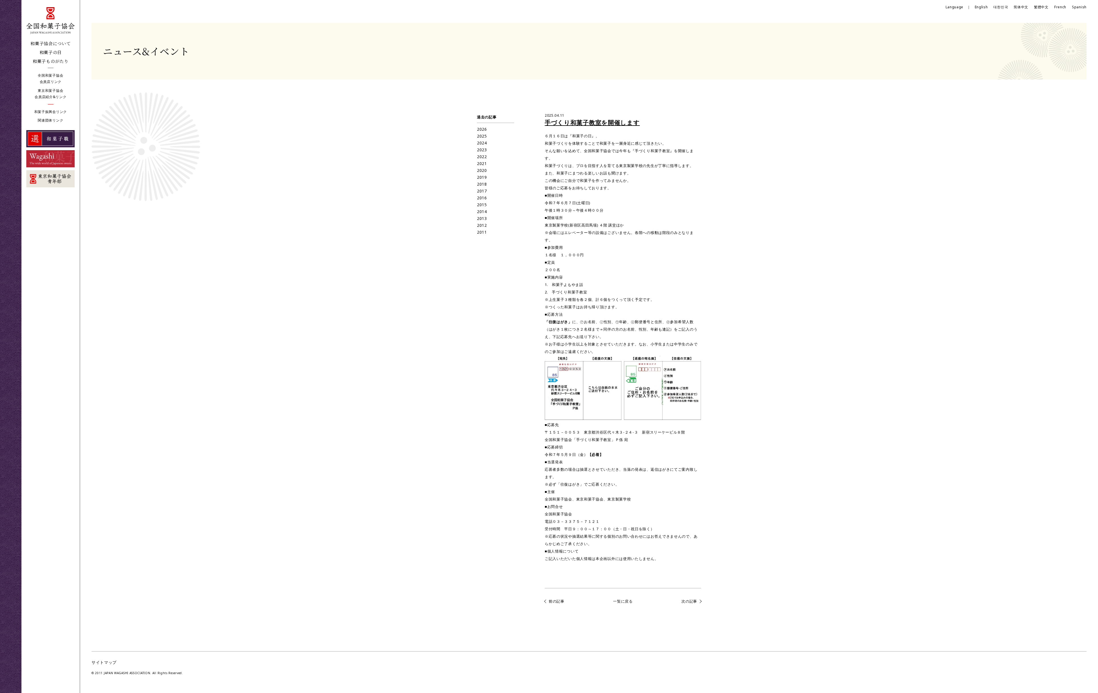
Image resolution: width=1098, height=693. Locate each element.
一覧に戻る (623, 601)
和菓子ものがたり (51, 61)
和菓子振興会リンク (50, 111)
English (981, 7)
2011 (482, 232)
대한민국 (1000, 7)
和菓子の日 (50, 52)
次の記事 (689, 601)
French (1060, 7)
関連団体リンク (50, 120)
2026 (482, 129)
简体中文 (1021, 7)
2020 (482, 170)
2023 (482, 149)
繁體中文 (1041, 7)
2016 (482, 197)
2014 (482, 211)
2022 (482, 156)
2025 (482, 136)
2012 (482, 225)
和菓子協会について (50, 43)
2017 (482, 191)
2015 (482, 204)
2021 (482, 163)
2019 (482, 177)
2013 (482, 218)
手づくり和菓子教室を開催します (592, 122)
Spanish (1079, 7)
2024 (482, 143)
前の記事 (556, 601)
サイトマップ (104, 662)
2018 (482, 184)
